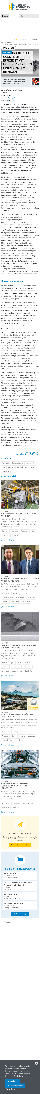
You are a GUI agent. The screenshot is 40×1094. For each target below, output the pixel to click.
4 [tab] (21, 39)
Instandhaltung (22, 467)
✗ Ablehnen (13, 1081)
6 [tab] (25, 39)
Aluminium (5, 463)
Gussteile (11, 467)
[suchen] (36, 16)
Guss (3, 467)
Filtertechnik (30, 463)
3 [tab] (19, 39)
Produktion (6, 471)
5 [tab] (23, 39)
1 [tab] (14, 39)
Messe (33, 467)
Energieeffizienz (17, 463)
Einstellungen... (12, 1089)
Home (3, 42)
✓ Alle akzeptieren (15, 1085)
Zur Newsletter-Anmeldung (20, 845)
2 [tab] (17, 39)
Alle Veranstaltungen (20, 914)
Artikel (9, 42)
